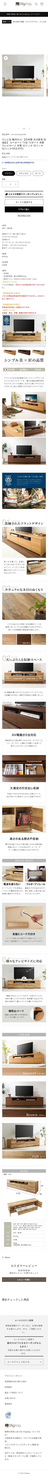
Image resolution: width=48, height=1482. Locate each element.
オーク (38, 173)
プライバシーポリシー (14, 1375)
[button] (5, 4)
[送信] (40, 1362)
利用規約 (8, 1387)
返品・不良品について (14, 1392)
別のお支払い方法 (24, 215)
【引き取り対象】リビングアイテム (25, 22)
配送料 (4, 157)
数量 (3, 179)
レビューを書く (24, 1279)
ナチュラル (23, 173)
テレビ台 (43, 22)
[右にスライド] (29, 128)
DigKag (27, 1473)
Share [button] (7, 1257)
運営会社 (8, 1403)
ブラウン (8, 173)
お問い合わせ (10, 1398)
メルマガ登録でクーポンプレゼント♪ (25, 194)
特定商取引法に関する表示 (16, 1381)
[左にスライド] (18, 128)
